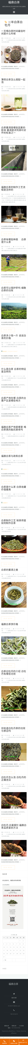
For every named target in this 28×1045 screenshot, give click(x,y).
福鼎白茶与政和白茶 (12, 456)
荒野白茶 (14, 1025)
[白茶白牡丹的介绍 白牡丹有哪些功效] (14, 699)
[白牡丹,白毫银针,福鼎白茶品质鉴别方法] (14, 848)
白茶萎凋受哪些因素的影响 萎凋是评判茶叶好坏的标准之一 (13, 130)
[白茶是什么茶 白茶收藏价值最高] (4, 502)
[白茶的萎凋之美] (14, 594)
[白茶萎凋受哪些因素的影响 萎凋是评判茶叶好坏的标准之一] (14, 157)
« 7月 (4, 960)
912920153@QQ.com (14, 1006)
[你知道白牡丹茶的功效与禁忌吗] (14, 751)
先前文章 (4, 874)
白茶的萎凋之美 (9, 570)
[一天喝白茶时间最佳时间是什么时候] (14, 54)
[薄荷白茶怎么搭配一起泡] (14, 102)
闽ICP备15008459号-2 (6, 1037)
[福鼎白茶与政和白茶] (5, 469)
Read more (8, 74)
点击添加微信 (5, 884)
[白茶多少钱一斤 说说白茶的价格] (9, 351)
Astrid (22, 1031)
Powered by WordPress (8, 1031)
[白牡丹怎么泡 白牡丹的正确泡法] (14, 800)
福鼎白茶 (14, 2)
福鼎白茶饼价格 (9, 624)
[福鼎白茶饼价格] (14, 645)
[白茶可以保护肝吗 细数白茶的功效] (14, 310)
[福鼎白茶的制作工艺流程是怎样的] (14, 214)
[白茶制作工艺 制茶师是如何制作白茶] (14, 544)
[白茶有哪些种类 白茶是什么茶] (14, 262)
